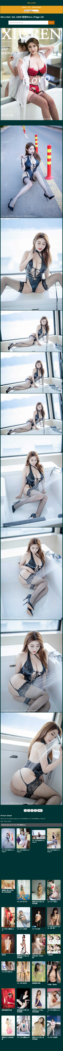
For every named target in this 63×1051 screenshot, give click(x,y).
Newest (24, 7)
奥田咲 (4, 955)
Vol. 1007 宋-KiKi (22, 901)
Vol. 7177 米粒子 (52, 901)
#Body (9, 821)
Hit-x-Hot (31, 3)
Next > (39, 810)
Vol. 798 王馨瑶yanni (23, 1037)
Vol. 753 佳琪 (36, 929)
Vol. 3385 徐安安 (22, 983)
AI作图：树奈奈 (52, 984)
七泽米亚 (50, 955)
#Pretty (6, 821)
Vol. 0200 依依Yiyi (7, 972)
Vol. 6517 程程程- (52, 1037)
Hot (29, 7)
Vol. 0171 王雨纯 (22, 929)
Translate (36, 12)
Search (51, 22)
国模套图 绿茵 (36, 983)
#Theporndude (36, 7)
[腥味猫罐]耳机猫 (7, 1010)
